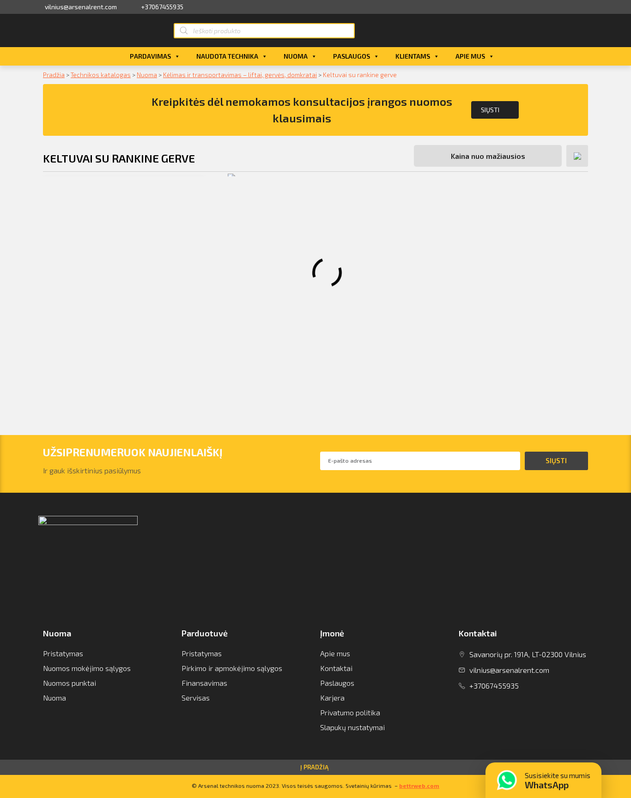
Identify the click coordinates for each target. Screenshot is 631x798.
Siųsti (490, 110)
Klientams (412, 56)
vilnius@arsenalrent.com (81, 7)
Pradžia (54, 75)
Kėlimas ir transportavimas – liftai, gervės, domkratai (240, 75)
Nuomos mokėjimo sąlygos (87, 668)
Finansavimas (204, 682)
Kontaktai (336, 668)
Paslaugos (351, 56)
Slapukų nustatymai (352, 727)
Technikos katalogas (101, 75)
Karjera (332, 697)
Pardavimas (150, 56)
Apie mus (470, 56)
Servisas (196, 697)
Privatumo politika (350, 712)
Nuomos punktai (69, 682)
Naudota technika (227, 56)
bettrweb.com (419, 785)
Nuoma (296, 56)
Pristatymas (63, 653)
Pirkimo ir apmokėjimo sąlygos (232, 668)
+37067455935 (162, 7)
